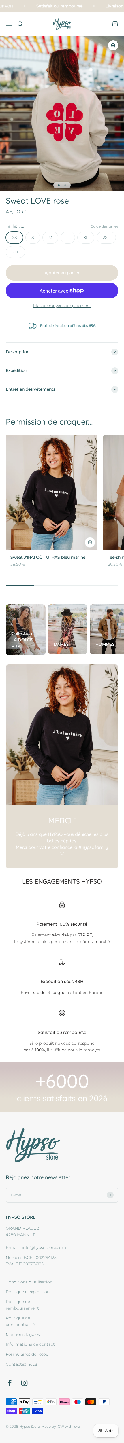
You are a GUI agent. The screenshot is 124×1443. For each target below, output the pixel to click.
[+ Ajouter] (90, 542)
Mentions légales (23, 1334)
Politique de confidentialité (20, 1321)
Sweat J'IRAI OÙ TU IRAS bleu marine (47, 557)
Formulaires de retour (28, 1354)
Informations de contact (30, 1344)
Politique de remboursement (22, 1305)
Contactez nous (21, 1364)
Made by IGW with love (60, 1426)
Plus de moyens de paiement (62, 305)
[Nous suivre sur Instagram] (24, 1383)
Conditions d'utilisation (29, 1282)
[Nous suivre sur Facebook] (10, 1383)
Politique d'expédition (28, 1291)
